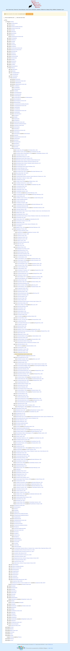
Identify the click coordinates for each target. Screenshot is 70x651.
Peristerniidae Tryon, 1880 (21, 441)
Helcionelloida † (15, 564)
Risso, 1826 (39, 270)
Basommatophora (17, 99)
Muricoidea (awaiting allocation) (22, 423)
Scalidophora (16, 610)
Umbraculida (16, 544)
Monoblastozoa (14, 584)
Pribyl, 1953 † (16, 625)
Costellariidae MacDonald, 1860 (35, 493)
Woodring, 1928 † (23, 230)
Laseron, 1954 (22, 238)
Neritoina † (16, 508)
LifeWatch (54, 9)
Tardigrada (13, 614)
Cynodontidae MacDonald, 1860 (22, 207)
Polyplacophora (15, 572)
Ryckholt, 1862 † (20, 559)
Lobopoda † (13, 62)
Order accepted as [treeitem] (22, 97)
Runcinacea (16, 531)
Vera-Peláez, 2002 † (24, 248)
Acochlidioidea (17, 87)
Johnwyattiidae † (19, 225)
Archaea (12, 627)
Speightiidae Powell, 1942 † (21, 470)
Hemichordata (14, 57)
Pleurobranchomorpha (18, 523)
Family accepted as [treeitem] (25, 150)
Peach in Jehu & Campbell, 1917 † (22, 582)
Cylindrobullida (17, 112)
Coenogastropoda (20, 110)
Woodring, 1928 (23, 242)
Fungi (11, 633)
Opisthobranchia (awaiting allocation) (21, 513)
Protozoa (19, 637)
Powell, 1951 (22, 247)
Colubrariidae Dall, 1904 (20, 187)
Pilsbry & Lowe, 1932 (25, 255)
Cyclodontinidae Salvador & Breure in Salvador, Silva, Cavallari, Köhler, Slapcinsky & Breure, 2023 (32, 548)
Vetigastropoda (18, 82)
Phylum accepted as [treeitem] (19, 584)
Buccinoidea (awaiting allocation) (22, 169)
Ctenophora (13, 44)
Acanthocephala (14, 23)
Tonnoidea (16, 543)
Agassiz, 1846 (22, 260)
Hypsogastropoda (20, 136)
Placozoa (13, 595)
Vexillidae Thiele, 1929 (20, 493)
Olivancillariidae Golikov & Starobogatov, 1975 (24, 433)
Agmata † (13, 25)
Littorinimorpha (17, 138)
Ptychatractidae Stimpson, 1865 (22, 457)
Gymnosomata (16, 127)
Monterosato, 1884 (23, 293)
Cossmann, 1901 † (23, 359)
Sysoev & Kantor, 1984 (25, 354)
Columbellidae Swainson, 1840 (42, 153)
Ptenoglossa (16, 526)
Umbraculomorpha (17, 546)
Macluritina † (16, 140)
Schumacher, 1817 (36, 260)
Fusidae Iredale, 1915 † (20, 219)
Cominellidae (18, 192)
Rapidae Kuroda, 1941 (20, 467)
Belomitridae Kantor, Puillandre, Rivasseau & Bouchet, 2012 (27, 161)
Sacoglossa (16, 533)
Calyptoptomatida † (16, 72)
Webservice (43, 9)
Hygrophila (16, 135)
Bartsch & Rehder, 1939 (25, 372)
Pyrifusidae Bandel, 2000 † (21, 464)
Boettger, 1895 (40, 365)
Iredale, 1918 (35, 258)
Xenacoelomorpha (14, 623)
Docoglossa (16, 115)
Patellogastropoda (17, 518)
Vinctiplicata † (16, 622)
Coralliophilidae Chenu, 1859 (21, 204)
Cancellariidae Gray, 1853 (35, 151)
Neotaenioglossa (17, 507)
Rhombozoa (13, 607)
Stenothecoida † (15, 577)
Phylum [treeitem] (13, 23)
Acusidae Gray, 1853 (20, 150)
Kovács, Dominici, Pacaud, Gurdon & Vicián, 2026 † (26, 558)
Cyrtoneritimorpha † (17, 113)
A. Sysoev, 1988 (23, 349)
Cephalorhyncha (17, 36)
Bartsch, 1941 (22, 258)
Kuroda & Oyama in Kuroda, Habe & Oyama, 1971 (29, 301)
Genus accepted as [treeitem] (27, 232)
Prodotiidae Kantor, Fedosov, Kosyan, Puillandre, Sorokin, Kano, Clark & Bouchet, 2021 (32, 451)
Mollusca (13, 67)
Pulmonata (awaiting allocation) (20, 528)
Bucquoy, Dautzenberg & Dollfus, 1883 (27, 331)
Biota (14, 630)
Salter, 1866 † (18, 581)
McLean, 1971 (23, 250)
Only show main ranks (21, 17)
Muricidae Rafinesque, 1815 (38, 194)
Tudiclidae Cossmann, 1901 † (21, 487)
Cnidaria (13, 43)
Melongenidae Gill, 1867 (20, 413)
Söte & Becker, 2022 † (20, 553)
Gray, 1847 (21, 243)
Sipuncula (13, 612)
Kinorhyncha (13, 61)
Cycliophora (13, 46)
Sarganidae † (18, 469)
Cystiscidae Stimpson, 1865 (21, 209)
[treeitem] (23, 354)
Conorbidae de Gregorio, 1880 (21, 202)
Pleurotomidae (19, 449)
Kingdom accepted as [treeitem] (14, 637)
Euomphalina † (17, 120)
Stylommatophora (17, 538)
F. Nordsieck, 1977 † (24, 270)
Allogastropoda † (17, 89)
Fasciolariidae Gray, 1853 (21, 217)
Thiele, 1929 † (22, 265)
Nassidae (18, 426)
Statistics (39, 9)
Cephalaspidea (17, 107)
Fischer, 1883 (22, 280)
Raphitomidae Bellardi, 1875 (21, 465)
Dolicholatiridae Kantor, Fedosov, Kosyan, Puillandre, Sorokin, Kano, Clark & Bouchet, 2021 (33, 210)
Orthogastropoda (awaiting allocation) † (21, 515)
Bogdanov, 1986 (22, 406)
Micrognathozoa (14, 66)
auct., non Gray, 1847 (22, 319)
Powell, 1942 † (23, 288)
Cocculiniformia (17, 108)
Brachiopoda (13, 33)
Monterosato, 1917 (24, 322)
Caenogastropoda (20, 105)
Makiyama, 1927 (23, 278)
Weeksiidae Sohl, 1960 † (20, 500)
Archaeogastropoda (17, 92)
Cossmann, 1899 (33, 232)
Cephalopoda (15, 76)
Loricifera (13, 64)
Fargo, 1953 (22, 298)
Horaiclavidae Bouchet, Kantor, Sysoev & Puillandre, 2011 (27, 224)
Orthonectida (13, 592)
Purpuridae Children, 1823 (21, 459)
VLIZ (34, 644)
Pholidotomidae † (19, 444)
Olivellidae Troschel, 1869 (21, 434)
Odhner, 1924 (22, 317)
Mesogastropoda (17, 141)
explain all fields (29, 14)
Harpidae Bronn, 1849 (20, 222)
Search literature (22, 9)
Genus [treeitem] (22, 230)
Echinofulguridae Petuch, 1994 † (22, 214)
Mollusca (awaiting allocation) (18, 566)
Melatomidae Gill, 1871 (20, 411)
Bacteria (11, 628)
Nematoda (13, 586)
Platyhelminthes (14, 597)
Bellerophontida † (17, 102)
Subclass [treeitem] (16, 79)
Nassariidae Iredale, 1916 (21, 424)
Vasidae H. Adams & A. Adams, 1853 (23, 492)
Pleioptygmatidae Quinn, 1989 (21, 447)
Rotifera (12, 609)
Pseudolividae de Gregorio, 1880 (22, 454)
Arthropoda (13, 31)
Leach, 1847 (21, 245)
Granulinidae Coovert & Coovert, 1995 (23, 220)
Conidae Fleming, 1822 (20, 196)
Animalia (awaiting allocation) (16, 26)
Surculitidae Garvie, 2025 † (21, 475)
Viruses (11, 640)
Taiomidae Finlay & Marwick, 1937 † (22, 477)
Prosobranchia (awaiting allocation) (20, 525)
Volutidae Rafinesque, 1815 (21, 495)
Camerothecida (15, 74)
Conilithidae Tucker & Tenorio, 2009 (22, 197)
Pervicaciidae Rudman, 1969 (21, 442)
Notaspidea (16, 510)
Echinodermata (14, 51)
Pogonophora (14, 599)
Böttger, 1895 (23, 365)
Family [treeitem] (21, 156)
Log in (63, 9)
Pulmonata (19, 530)
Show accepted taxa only (9, 17)
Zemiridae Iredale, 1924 (20, 503)
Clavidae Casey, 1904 (20, 181)
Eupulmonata (19, 122)
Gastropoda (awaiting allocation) (20, 123)
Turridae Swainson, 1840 (31, 449)
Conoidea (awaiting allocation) (21, 199)
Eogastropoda (16, 118)
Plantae (11, 635)
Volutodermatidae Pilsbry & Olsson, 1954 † (24, 497)
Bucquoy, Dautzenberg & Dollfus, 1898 (27, 401)
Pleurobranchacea (17, 521)
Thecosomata (16, 541)
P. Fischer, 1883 (22, 329)
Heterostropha (16, 131)
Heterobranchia (19, 130)
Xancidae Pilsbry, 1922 (20, 502)
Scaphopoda (14, 576)
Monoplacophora (15, 569)
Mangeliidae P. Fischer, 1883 (21, 229)
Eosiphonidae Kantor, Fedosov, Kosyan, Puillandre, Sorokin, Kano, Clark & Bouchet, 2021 (32, 215)
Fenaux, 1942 (19, 561)
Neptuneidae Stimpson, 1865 (21, 429)
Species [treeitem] (26, 355)
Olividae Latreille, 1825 (42, 433)
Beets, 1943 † (23, 263)
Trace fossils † (14, 615)
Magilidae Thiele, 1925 (20, 227)
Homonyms (34, 9)
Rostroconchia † (15, 574)
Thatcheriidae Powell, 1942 (21, 484)
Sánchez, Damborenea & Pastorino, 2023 (28, 342)
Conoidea (20, 201)
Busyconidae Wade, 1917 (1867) (22, 173)
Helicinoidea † (16, 128)
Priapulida (21, 602)
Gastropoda (14, 77)
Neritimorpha (17, 79)
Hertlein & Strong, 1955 (25, 340)
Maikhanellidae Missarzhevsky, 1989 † (20, 579)
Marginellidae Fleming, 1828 (21, 408)
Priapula (13, 602)
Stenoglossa (16, 536)
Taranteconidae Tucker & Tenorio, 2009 (23, 479)
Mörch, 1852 (36, 319)
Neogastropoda (17, 148)
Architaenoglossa (17, 97)
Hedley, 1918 (36, 281)
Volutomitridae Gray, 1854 (21, 498)
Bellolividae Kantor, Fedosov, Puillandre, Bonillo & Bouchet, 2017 (28, 159)
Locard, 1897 (22, 324)
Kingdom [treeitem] (10, 21)
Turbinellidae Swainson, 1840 (38, 207)
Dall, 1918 (21, 309)
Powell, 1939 (23, 337)
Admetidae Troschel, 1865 (21, 151)
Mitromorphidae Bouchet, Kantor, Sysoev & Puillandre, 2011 (42, 416)
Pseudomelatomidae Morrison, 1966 (23, 456)
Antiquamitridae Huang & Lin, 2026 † (23, 156)
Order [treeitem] (15, 85)
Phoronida (13, 594)
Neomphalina (19, 505)
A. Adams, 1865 (23, 275)
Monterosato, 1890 (38, 378)
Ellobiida (15, 117)
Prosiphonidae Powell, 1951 (21, 452)
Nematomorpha (14, 587)
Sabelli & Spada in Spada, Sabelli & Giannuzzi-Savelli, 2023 (32, 363)
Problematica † (14, 605)
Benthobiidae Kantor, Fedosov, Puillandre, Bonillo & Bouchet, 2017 (28, 163)
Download (59, 9)
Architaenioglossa (17, 95)
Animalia (12, 21)
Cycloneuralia (16, 48)
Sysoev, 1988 (22, 403)
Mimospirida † (16, 143)
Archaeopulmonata (17, 94)
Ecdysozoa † (16, 49)
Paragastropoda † (17, 516)
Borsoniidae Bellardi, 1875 (21, 164)
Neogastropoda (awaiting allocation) (23, 428)
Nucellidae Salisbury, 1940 (21, 431)
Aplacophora (14, 69)
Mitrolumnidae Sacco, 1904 (21, 416)
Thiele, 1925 (23, 252)
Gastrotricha (13, 54)
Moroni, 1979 (23, 382)
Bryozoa (13, 34)
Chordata (13, 41)
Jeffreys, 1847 (22, 304)
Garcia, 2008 (23, 385)
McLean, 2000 (23, 357)
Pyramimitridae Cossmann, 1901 (22, 461)
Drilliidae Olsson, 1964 (33, 181)
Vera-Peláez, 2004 (23, 289)
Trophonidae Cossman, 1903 (21, 485)
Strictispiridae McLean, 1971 (21, 474)
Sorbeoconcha (17, 535)
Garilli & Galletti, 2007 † (23, 312)
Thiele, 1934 (22, 235)
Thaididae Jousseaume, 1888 (21, 482)
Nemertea (13, 589)
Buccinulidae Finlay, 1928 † (21, 171)
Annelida (13, 29)
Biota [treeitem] (6, 20)
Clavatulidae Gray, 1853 (20, 179)
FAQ (51, 9)
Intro (7, 9)
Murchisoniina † (17, 145)
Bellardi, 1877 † (22, 276)
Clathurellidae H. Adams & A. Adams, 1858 (24, 178)
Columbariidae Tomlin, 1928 (21, 189)
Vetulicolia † (13, 620)
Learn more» (50, 648)
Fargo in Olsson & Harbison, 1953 (26, 405)
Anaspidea (16, 90)
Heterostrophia (17, 133)
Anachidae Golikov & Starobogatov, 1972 (23, 153)
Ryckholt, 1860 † (20, 556)
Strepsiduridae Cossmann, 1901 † (37, 410)
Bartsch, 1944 (22, 311)
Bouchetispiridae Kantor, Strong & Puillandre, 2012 (25, 166)
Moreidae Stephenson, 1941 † (21, 419)
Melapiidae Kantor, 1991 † (21, 410)
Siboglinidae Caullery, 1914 (27, 599)
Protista (11, 637)
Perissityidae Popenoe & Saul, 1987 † (23, 439)
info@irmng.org (50, 644)
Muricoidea (16, 146)
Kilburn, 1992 (23, 261)
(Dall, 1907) (27, 355)
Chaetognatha (14, 38)
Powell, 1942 (22, 237)
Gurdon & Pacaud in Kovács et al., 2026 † (24, 549)
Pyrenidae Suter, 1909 (20, 462)
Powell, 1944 (23, 352)
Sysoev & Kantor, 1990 (25, 388)
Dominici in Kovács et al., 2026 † (23, 554)
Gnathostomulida (14, 56)
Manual (48, 9)
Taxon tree (16, 9)
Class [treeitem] (13, 69)
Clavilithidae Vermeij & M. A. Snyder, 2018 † (24, 182)
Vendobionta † (14, 617)
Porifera (12, 600)
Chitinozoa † (13, 39)
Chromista (12, 632)
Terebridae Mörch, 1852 (33, 150)
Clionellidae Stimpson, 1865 (21, 184)
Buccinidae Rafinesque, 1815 (21, 168)
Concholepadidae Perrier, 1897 (22, 194)
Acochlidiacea (16, 85)
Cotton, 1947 (22, 281)
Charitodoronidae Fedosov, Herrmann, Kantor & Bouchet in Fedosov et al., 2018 (31, 176)
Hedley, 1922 (23, 303)
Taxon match (28, 9)
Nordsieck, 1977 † (23, 373)
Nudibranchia (16, 512)
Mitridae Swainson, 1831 (20, 414)
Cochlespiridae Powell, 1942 (21, 186)
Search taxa (11, 9)
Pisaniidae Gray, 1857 (20, 446)
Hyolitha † (13, 59)
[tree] (35, 330)
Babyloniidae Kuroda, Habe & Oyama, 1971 (24, 158)
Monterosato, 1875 (23, 273)
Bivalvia (13, 71)
